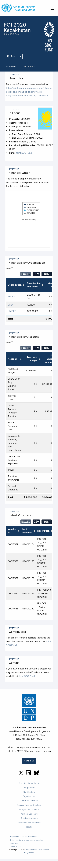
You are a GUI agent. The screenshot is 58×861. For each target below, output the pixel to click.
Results (29, 826)
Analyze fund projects (29, 809)
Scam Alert (14, 843)
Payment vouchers (29, 813)
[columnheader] (15, 285)
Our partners (29, 787)
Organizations (29, 796)
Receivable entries (29, 818)
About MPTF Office (29, 800)
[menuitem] (14, 56)
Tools (13, 56)
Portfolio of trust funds (29, 783)
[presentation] (13, 66)
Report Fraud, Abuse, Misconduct (23, 837)
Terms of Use (15, 847)
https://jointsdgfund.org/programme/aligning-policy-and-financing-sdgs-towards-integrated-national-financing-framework (29, 91)
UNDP (11, 304)
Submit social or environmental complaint (27, 840)
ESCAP (11, 296)
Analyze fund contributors (29, 804)
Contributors (29, 792)
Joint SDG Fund (12, 34)
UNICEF (12, 311)
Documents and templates (29, 822)
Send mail (29, 760)
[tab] (13, 66)
